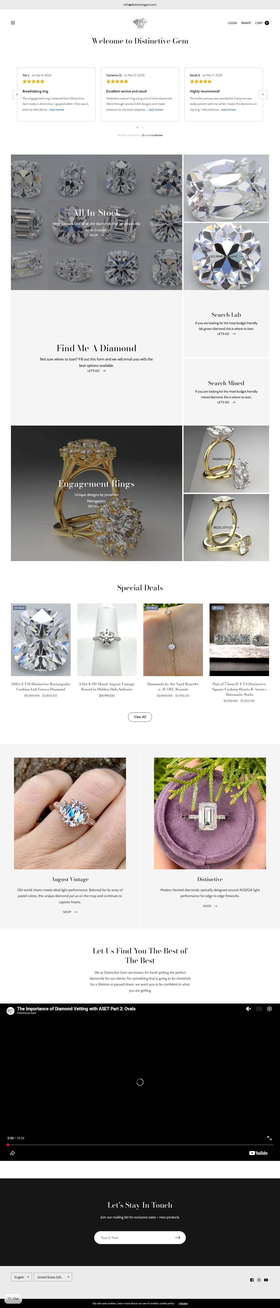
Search (246, 23)
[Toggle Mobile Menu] (16, 23)
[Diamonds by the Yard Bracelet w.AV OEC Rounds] (173, 640)
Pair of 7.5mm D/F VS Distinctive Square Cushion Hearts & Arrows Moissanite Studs (239, 689)
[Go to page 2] (142, 127)
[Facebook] (252, 1280)
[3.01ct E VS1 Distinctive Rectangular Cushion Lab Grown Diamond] (41, 640)
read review (56, 109)
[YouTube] (266, 1280)
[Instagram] (259, 1280)
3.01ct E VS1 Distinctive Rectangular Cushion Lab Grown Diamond (40, 686)
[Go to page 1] (137, 127)
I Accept (183, 1303)
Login (232, 23)
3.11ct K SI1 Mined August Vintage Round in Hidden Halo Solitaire (107, 686)
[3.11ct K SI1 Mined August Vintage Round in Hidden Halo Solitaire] (107, 640)
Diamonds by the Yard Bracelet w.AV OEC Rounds (173, 686)
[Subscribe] (180, 1237)
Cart (258, 23)
